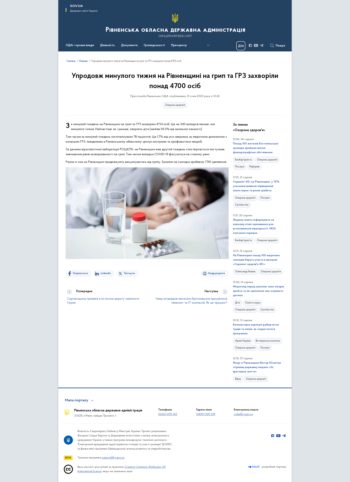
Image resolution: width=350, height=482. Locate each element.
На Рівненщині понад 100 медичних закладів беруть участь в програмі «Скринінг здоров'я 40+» (256, 260)
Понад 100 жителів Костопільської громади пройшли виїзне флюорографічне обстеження (255, 148)
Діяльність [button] (107, 45)
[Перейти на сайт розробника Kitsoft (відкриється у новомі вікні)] (254, 466)
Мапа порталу (76, 400)
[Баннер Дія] (240, 45)
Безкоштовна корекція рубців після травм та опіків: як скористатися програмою (256, 329)
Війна (238, 379)
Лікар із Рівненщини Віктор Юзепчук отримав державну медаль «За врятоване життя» (257, 367)
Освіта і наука (252, 302)
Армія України (243, 341)
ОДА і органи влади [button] (80, 45)
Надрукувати (216, 273)
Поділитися (80, 273)
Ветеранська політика (268, 341)
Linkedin (106, 273)
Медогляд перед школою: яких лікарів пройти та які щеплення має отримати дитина (258, 291)
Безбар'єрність (243, 159)
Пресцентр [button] (179, 45)
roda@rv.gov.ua (243, 414)
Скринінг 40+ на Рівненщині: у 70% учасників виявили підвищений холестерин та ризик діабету (256, 186)
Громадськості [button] (154, 45)
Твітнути (129, 273)
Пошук (280, 45)
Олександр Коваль (245, 271)
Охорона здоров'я (175, 105)
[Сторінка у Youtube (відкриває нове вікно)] (256, 45)
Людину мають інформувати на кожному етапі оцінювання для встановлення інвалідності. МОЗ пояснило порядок (254, 226)
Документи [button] (129, 45)
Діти (237, 302)
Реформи (254, 166)
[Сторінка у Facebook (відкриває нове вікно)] (250, 45)
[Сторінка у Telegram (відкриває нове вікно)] (261, 45)
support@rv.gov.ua (113, 457)
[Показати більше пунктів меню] (208, 45)
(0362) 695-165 (167, 414)
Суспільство (242, 205)
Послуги (239, 166)
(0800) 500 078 (205, 414)
